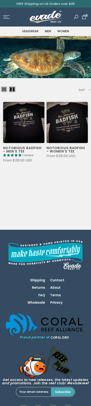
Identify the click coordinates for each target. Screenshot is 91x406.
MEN (48, 31)
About (55, 287)
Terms (55, 295)
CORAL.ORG (60, 337)
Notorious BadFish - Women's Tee (66, 150)
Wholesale (36, 302)
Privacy (56, 302)
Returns (38, 287)
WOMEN (63, 31)
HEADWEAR (30, 31)
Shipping (37, 280)
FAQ (41, 295)
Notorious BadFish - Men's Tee (22, 150)
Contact (57, 280)
